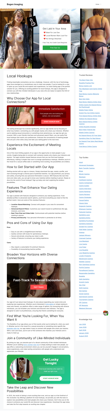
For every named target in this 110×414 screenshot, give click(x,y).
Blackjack (82, 177)
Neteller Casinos (84, 262)
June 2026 (82, 327)
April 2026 (82, 330)
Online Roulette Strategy (87, 127)
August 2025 (83, 336)
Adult (81, 162)
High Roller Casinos (85, 229)
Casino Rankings (84, 191)
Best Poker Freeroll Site (87, 130)
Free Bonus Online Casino (88, 146)
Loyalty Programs (85, 256)
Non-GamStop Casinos (87, 264)
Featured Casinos (85, 212)
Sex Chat (82, 285)
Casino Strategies (85, 197)
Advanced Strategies (86, 165)
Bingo (81, 171)
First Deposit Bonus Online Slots (90, 116)
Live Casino (83, 244)
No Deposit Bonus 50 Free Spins (90, 135)
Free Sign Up (55, 48)
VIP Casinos (83, 302)
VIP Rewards (83, 305)
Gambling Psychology (86, 221)
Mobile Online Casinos (86, 132)
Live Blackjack (84, 241)
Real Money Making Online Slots (90, 102)
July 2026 (82, 324)
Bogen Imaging (15, 4)
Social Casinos (84, 294)
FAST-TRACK (39, 287)
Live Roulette (83, 250)
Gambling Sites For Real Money (90, 138)
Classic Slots (83, 203)
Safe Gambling (84, 279)
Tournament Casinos (86, 299)
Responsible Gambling (87, 273)
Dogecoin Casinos (85, 206)
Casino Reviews (84, 194)
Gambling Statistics (85, 224)
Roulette (82, 276)
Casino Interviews (85, 189)
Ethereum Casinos (85, 209)
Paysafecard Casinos (86, 270)
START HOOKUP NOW (51, 122)
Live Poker (82, 247)
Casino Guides (84, 186)
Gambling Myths (84, 218)
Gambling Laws (84, 215)
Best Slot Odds (84, 99)
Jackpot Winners (84, 235)
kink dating (50, 304)
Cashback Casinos (85, 180)
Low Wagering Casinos (87, 253)
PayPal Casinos (84, 267)
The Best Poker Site (86, 80)
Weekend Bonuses (85, 308)
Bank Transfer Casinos (87, 168)
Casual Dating (84, 200)
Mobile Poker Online (86, 110)
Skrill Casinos (83, 288)
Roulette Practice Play (86, 83)
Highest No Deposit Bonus (88, 119)
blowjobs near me (13, 328)
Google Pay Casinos (86, 226)
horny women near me (31, 345)
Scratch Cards (84, 282)
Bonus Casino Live (85, 86)
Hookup (81, 232)
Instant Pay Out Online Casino (89, 113)
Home (97, 4)
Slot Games (83, 291)
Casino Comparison (85, 183)
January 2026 (84, 333)
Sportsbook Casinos (86, 297)
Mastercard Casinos (86, 259)
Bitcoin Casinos (84, 174)
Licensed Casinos (85, 238)
